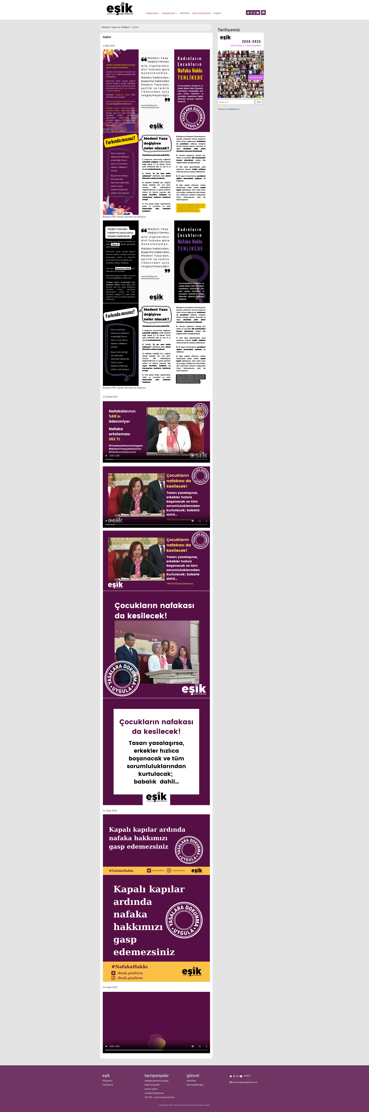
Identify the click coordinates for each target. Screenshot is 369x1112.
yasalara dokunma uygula (156, 1080)
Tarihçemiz (107, 1084)
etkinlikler (185, 13)
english (217, 13)
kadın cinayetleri (152, 1084)
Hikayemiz (107, 1080)
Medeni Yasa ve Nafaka (115, 27)
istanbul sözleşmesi (154, 1093)
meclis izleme (151, 1088)
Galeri (135, 27)
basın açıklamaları (201, 13)
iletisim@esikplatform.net (245, 1082)
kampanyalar (169, 13)
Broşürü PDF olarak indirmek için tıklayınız (124, 217)
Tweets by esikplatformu (229, 109)
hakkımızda (152, 13)
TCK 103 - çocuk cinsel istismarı (160, 1097)
